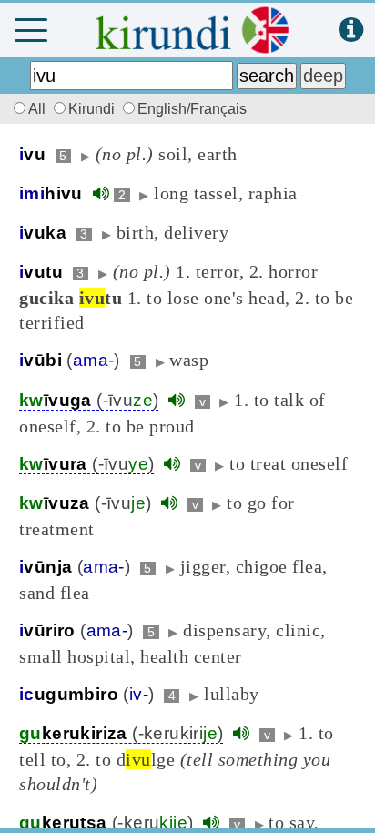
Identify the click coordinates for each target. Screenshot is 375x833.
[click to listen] (101, 193)
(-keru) (106, 822)
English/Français (192, 109)
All (38, 109)
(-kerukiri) (121, 733)
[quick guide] (351, 30)
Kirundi (93, 109)
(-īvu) (88, 400)
